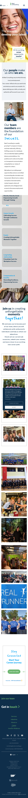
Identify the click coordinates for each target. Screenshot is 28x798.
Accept (14, 407)
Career (14, 725)
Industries (14, 719)
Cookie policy (14, 764)
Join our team (14, 671)
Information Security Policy (14, 767)
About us (14, 722)
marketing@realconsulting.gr (14, 746)
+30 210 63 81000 (14, 743)
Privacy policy (14, 762)
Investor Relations (14, 728)
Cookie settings (14, 403)
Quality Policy (14, 765)
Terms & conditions (14, 761)
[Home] (14, 4)
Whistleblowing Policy (14, 768)
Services (14, 716)
